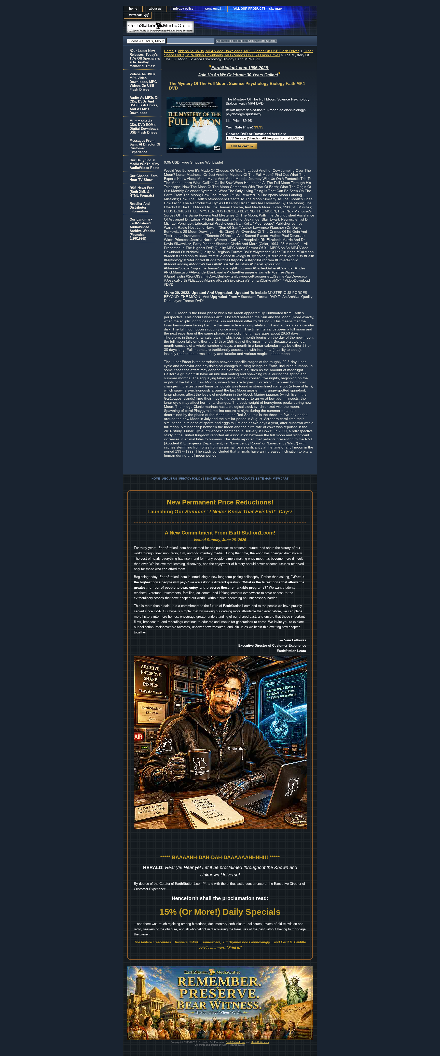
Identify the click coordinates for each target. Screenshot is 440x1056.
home (133, 8)
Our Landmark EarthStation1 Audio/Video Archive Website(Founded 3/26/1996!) (142, 229)
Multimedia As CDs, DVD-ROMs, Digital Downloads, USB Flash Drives (144, 126)
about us (155, 8)
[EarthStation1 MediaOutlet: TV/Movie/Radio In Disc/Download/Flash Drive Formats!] (187, 28)
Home (169, 51)
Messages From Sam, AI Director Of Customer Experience (145, 146)
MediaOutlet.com (260, 1042)
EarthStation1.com (235, 1042)
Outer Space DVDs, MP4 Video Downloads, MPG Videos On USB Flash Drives (238, 53)
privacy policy (183, 8)
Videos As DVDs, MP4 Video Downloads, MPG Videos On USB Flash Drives (238, 51)
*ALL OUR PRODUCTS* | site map (257, 8)
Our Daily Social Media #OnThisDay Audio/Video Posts (144, 164)
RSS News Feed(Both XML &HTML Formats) (142, 191)
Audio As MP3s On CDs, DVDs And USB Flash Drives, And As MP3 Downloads (144, 105)
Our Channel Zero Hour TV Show (144, 178)
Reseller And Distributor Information (140, 207)
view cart (135, 15)
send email (213, 8)
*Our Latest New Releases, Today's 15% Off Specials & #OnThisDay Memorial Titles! (145, 58)
